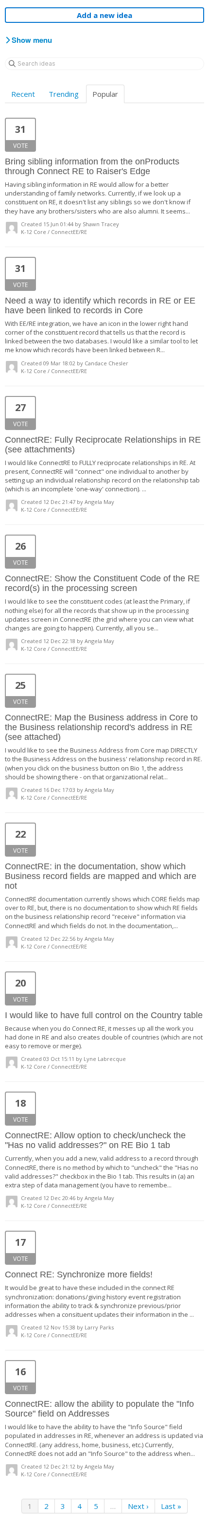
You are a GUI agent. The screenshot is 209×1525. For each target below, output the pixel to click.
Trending (64, 94)
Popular (105, 94)
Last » (171, 1506)
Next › (138, 1506)
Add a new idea (104, 15)
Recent (23, 94)
